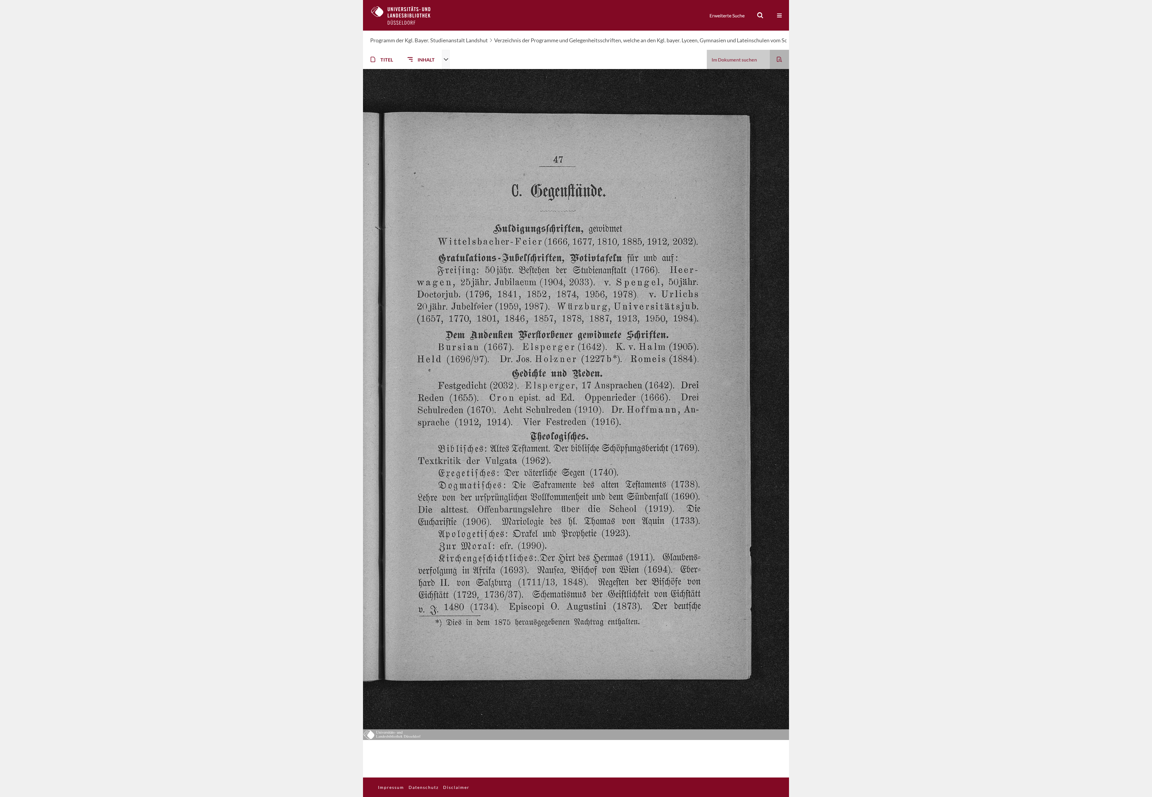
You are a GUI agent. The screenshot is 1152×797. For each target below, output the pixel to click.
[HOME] (405, 15)
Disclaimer (456, 787)
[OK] (760, 15)
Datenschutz (424, 787)
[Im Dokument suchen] (779, 59)
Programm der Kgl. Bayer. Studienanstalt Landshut (429, 40)
